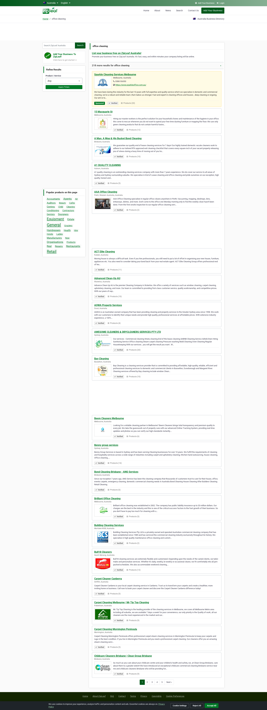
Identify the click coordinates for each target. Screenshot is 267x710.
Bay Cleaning (101, 358)
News (168, 10)
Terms (133, 696)
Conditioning (53, 210)
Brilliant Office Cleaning (107, 498)
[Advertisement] (133, 31)
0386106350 (120, 81)
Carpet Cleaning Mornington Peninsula (115, 629)
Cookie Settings (180, 705)
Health (67, 230)
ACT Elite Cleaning (104, 251)
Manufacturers (54, 238)
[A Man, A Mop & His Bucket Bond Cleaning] (103, 150)
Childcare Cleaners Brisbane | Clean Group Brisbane (123, 655)
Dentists (51, 214)
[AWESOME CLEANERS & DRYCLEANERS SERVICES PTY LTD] (103, 344)
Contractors (68, 210)
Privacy (143, 696)
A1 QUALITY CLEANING (107, 165)
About (157, 10)
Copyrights (157, 696)
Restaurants (73, 246)
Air (76, 199)
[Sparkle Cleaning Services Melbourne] (103, 83)
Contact (122, 696)
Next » (169, 682)
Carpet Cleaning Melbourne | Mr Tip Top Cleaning (121, 602)
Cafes (72, 203)
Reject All (197, 705)
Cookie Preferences (175, 696)
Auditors (51, 203)
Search (179, 10)
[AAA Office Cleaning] (103, 204)
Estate (70, 219)
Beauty (62, 203)
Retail (51, 251)
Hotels (50, 234)
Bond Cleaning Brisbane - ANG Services (116, 471)
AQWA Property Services (108, 305)
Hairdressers (53, 230)
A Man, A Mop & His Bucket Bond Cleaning (118, 138)
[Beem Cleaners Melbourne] (103, 430)
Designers (63, 214)
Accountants (53, 198)
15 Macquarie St (103, 111)
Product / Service (53, 76)
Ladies (59, 234)
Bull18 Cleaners (103, 551)
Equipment (55, 219)
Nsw (67, 238)
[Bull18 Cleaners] (103, 564)
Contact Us (193, 10)
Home (146, 10)
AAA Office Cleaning (105, 191)
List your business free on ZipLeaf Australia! (116, 53)
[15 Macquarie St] (103, 124)
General (54, 225)
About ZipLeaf (99, 696)
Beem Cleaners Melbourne (109, 418)
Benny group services (106, 445)
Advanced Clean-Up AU (107, 278)
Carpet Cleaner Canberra (108, 578)
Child (60, 207)
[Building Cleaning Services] (103, 537)
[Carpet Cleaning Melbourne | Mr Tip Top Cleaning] (103, 614)
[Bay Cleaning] (103, 371)
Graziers (68, 225)
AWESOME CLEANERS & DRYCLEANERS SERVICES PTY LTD (127, 331)
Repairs (59, 246)
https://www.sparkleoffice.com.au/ (130, 85)
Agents (67, 198)
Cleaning (70, 207)
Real (49, 246)
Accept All (211, 705)
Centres (51, 206)
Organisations (55, 242)
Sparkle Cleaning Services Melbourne (115, 74)
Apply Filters (64, 87)
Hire (76, 230)
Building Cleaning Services (109, 525)
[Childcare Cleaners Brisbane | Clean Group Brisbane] (103, 668)
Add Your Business (212, 10)
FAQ (112, 696)
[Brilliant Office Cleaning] (103, 510)
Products (71, 242)
